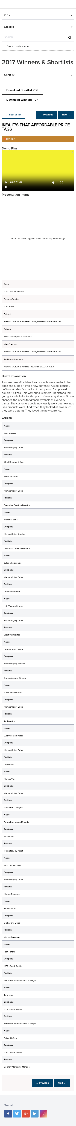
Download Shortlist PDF (22, 90)
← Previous (46, 114)
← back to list (13, 114)
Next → (66, 114)
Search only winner (18, 46)
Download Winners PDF (22, 99)
